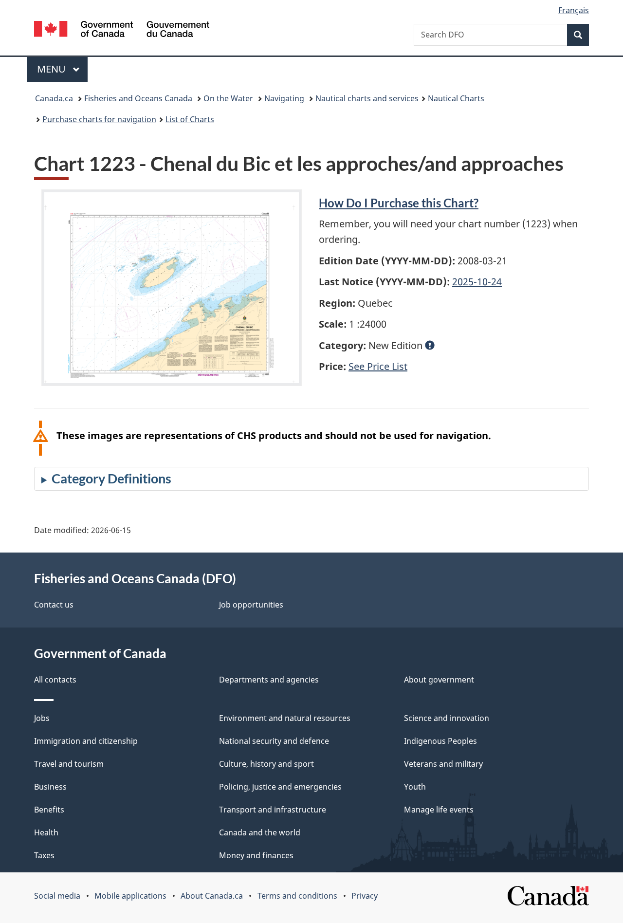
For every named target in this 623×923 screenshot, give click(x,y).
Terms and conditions (297, 895)
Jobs (42, 718)
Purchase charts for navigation (99, 119)
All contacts (55, 679)
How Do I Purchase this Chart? (398, 203)
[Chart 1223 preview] (171, 287)
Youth (415, 786)
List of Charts (189, 119)
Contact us (53, 604)
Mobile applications (130, 895)
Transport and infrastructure (272, 809)
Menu (52, 68)
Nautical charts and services (367, 98)
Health (46, 832)
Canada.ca (54, 98)
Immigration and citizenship (86, 741)
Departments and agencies (269, 679)
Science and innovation (446, 718)
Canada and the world (259, 832)
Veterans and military (443, 763)
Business (50, 786)
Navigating (284, 98)
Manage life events (439, 809)
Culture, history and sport (266, 763)
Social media (57, 895)
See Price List (377, 366)
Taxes (44, 855)
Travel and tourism (69, 763)
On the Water (228, 98)
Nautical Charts (456, 98)
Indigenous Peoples (440, 741)
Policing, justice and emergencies (280, 786)
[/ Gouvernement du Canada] (121, 30)
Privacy (364, 895)
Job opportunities (251, 604)
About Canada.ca (212, 895)
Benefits (49, 809)
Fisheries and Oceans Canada (138, 98)
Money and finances (256, 855)
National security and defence (274, 741)
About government (439, 679)
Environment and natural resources (284, 718)
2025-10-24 (477, 281)
